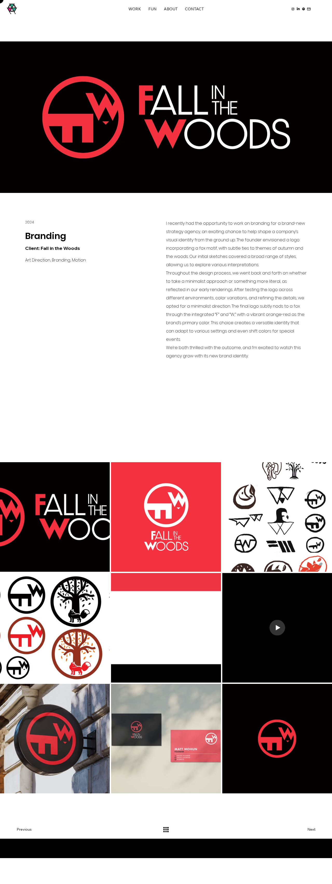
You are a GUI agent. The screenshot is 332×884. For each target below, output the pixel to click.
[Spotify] (304, 9)
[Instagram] (293, 9)
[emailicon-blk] (309, 9)
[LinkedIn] (298, 9)
